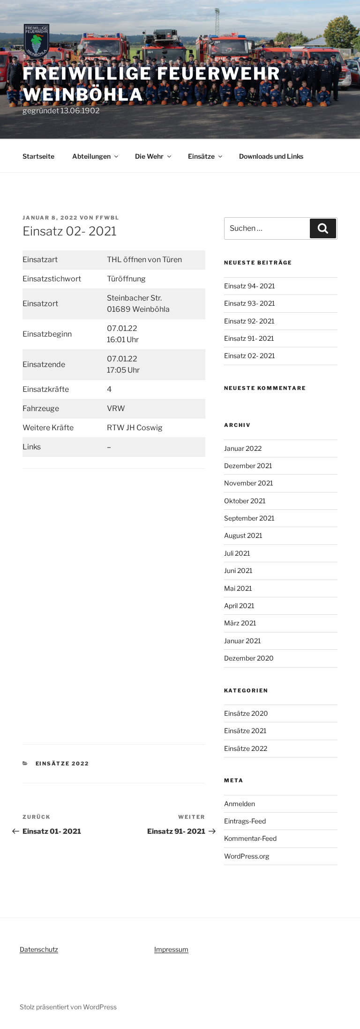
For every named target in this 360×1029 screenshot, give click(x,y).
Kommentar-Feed (250, 838)
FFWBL (108, 217)
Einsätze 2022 (63, 763)
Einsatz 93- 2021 (249, 303)
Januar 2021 (242, 641)
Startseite (38, 156)
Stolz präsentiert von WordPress (68, 1007)
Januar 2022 (243, 448)
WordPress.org (246, 856)
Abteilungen (91, 156)
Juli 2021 (237, 553)
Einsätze (201, 156)
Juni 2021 (238, 570)
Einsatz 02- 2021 (249, 356)
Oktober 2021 (245, 501)
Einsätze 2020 (246, 713)
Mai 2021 (238, 588)
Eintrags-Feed (245, 821)
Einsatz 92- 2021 (249, 321)
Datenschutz (39, 949)
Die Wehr (149, 156)
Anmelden (239, 804)
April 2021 (239, 606)
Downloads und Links (271, 156)
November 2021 (248, 483)
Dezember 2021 (248, 466)
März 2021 (240, 623)
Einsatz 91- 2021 (249, 338)
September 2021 (249, 518)
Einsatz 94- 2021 (249, 286)
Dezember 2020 (249, 658)
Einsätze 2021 (245, 731)
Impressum (171, 949)
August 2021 (243, 535)
